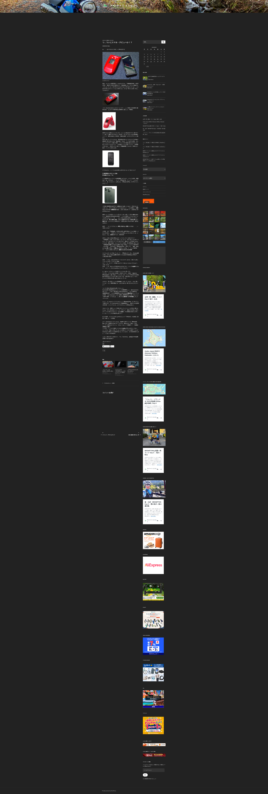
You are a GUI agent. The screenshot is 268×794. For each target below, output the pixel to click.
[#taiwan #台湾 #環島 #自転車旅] (151, 225)
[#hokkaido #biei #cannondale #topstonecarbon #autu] (163, 231)
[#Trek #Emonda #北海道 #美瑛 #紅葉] (151, 231)
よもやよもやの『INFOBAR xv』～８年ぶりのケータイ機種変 (120, 371)
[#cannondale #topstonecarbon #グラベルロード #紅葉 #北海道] (145, 219)
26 (151, 61)
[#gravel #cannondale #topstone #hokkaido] (163, 219)
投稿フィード (146, 189)
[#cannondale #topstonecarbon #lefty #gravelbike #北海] (151, 237)
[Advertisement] (134, 23)
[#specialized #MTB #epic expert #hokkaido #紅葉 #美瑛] (151, 213)
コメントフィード (147, 191)
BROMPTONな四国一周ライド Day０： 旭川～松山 (154, 126)
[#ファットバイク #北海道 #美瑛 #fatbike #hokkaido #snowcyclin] (163, 225)
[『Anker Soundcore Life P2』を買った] (133, 364)
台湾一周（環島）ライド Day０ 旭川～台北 (152, 119)
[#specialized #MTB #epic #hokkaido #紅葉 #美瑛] (157, 213)
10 (144, 56)
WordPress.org (146, 194)
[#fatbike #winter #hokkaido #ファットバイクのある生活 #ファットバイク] (145, 231)
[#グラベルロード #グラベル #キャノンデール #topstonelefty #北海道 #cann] (157, 237)
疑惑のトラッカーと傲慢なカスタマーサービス (153, 150)
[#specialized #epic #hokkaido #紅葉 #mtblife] (163, 213)
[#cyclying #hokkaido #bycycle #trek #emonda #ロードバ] (163, 237)
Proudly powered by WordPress (109, 790)
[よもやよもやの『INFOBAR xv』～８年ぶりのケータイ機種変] (120, 364)
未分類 (113, 383)
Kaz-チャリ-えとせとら (124, 5)
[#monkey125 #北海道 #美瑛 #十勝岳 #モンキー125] (145, 237)
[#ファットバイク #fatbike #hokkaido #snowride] (145, 213)
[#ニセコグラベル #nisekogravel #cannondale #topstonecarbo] (157, 219)
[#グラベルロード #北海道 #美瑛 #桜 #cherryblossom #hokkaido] (145, 225)
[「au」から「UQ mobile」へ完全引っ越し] (108, 364)
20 (154, 59)
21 (157, 59)
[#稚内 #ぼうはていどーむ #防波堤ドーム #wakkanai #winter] (157, 225)
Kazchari (111, 40)
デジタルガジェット (107, 383)
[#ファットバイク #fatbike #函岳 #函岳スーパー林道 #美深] (151, 219)
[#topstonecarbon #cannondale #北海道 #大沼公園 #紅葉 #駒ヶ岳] (157, 231)
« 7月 (147, 66)
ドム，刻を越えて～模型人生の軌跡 (150, 142)
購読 (145, 774)
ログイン (145, 186)
